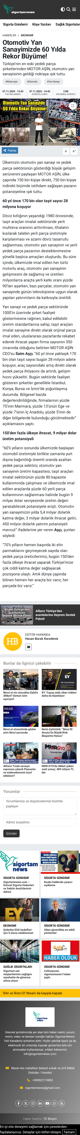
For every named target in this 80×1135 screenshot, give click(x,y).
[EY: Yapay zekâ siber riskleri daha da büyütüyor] (59, 679)
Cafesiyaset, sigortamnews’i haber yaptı (57, 974)
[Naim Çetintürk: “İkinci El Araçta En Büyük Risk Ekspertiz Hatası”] (59, 716)
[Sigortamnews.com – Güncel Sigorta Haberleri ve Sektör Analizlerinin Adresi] (19, 862)
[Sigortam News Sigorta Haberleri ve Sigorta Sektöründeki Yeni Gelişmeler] (19, 10)
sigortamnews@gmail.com (42, 1088)
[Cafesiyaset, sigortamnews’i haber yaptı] (60, 951)
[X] (26, 1103)
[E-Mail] (28, 647)
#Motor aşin (11, 81)
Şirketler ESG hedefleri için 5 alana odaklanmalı (18, 931)
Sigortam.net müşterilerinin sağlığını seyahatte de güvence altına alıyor (17, 975)
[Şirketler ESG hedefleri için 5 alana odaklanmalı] (19, 909)
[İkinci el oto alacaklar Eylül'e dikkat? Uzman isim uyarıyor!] (20, 679)
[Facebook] (18, 1103)
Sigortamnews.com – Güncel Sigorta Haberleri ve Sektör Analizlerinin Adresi (18, 886)
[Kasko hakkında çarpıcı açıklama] (60, 862)
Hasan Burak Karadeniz (41, 638)
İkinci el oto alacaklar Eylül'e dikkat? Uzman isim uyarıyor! (20, 696)
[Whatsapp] (54, 1103)
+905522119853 (42, 1080)
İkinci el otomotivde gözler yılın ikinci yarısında (19, 731)
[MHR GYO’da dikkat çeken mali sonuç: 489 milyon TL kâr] (59, 753)
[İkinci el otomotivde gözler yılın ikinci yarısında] (20, 716)
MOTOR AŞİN (49, 174)
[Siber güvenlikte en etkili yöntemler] (60, 909)
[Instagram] (33, 1103)
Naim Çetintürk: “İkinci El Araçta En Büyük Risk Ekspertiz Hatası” (57, 732)
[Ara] (68, 10)
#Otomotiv (32, 81)
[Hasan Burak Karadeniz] (12, 641)
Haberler (9, 35)
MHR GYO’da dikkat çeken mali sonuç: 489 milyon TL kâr (58, 769)
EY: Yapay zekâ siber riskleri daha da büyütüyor (59, 694)
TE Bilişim (50, 1119)
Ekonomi (27, 35)
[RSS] (61, 1103)
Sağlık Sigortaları (17, 967)
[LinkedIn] (40, 1103)
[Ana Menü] (74, 10)
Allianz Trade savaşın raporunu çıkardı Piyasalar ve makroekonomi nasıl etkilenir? (19, 770)
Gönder (11, 833)
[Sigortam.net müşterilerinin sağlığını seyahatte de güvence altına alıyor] (19, 951)
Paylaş (12, 150)
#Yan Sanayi (53, 81)
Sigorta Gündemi (15, 24)
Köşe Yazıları (41, 24)
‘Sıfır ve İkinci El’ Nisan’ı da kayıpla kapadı (32, 993)
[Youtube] (47, 1103)
